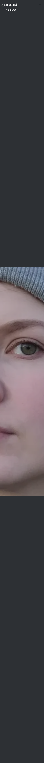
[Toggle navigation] (40, 5)
